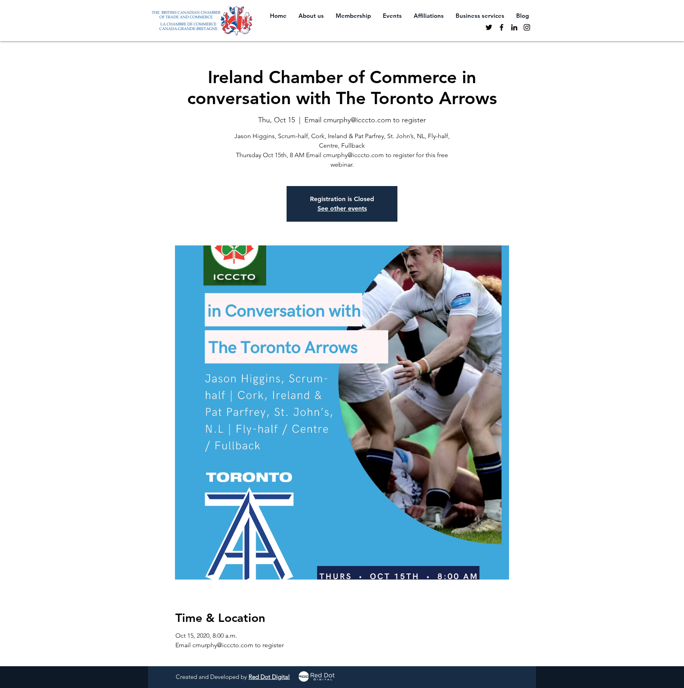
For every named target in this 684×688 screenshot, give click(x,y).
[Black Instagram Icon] (526, 27)
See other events (342, 208)
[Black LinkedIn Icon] (514, 27)
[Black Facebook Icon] (501, 27)
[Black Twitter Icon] (488, 27)
